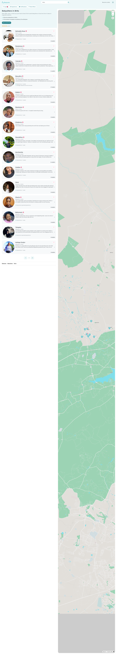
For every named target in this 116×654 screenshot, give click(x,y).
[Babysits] (6, 2)
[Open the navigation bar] (113, 2)
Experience (14, 6)
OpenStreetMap (110, 651)
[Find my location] (113, 18)
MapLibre (104, 651)
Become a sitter (106, 2)
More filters (33, 6)
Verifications (23, 6)
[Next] (32, 257)
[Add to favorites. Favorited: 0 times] (54, 31)
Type (6, 6)
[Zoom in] (113, 12)
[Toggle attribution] (113, 651)
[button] (87, 329)
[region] (86, 331)
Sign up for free (6, 22)
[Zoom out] (113, 14)
